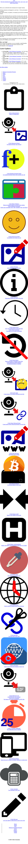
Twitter (4, 80)
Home (4, 73)
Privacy (4, 78)
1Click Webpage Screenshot (15, 51)
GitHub (4, 79)
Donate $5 (10, 45)
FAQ (4, 75)
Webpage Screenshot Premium (9, 71)
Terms (4, 76)
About (4, 74)
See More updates (4, 67)
